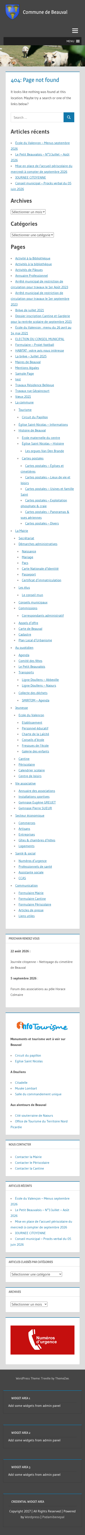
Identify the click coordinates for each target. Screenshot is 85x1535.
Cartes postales (33, 458)
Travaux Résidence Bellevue (34, 385)
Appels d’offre (28, 623)
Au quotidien (24, 647)
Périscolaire (27, 764)
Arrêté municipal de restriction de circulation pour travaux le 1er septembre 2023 (40, 298)
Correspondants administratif (43, 615)
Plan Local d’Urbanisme (35, 640)
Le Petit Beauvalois (32, 666)
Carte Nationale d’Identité (40, 568)
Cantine (24, 759)
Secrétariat (26, 538)
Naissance (29, 551)
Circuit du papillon (28, 1055)
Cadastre (25, 634)
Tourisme (25, 410)
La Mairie (21, 531)
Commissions (28, 608)
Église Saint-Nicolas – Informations (43, 424)
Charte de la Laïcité (35, 734)
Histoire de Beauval (32, 430)
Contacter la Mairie (28, 1157)
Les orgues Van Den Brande (44, 451)
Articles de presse (31, 910)
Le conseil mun (32, 595)
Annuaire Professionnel (31, 275)
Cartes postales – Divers (42, 523)
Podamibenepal (53, 1517)
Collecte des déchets (33, 693)
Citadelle (22, 1082)
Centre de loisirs (30, 776)
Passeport (29, 574)
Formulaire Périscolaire (35, 904)
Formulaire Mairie (31, 893)
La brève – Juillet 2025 (31, 356)
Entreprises (27, 834)
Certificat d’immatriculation (41, 580)
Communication (26, 885)
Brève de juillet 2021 (29, 310)
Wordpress (32, 1517)
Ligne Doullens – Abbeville (40, 680)
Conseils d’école (33, 740)
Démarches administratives (38, 544)
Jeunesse (21, 708)
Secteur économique (29, 815)
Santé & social (25, 853)
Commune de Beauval (45, 12)
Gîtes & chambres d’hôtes (37, 840)
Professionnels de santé (35, 866)
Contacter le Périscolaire (32, 1163)
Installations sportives (34, 796)
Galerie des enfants (35, 751)
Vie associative (25, 783)
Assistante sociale (31, 872)
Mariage (27, 557)
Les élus (24, 587)
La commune (24, 402)
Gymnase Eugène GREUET (37, 802)
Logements (26, 846)
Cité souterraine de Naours (34, 1115)
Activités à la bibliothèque (33, 264)
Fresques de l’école (35, 745)
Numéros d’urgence (33, 861)
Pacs (25, 563)
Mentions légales (27, 368)
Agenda (24, 655)
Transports (26, 672)
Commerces (27, 823)
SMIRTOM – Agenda (35, 700)
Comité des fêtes (30, 661)
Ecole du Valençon (31, 715)
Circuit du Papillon (35, 417)
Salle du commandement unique (38, 1094)
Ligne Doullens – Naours (39, 685)
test (18, 379)
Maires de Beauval (28, 362)
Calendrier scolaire (32, 770)
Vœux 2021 (23, 396)
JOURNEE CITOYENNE (30, 177)
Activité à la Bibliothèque (32, 258)
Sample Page (24, 373)
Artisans (24, 829)
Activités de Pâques (29, 270)
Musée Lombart (26, 1088)
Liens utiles (27, 916)
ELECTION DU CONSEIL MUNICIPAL (39, 339)
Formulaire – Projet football (34, 345)
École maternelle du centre (41, 438)
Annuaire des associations (37, 791)
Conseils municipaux (33, 602)
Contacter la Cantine (29, 1168)
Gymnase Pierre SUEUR (35, 808)
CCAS (22, 878)
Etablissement (32, 722)
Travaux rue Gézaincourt (32, 391)
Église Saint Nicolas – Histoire (43, 443)
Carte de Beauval (30, 629)
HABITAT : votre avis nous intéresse (39, 350)
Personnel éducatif (35, 728)
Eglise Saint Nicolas (29, 1061)
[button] (70, 41)
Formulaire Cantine (32, 899)
